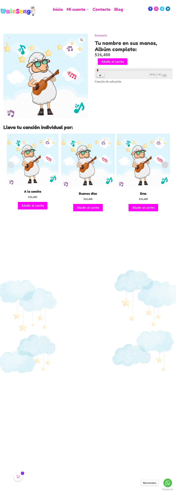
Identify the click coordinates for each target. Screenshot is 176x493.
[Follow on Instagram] (156, 9)
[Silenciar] (164, 75)
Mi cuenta (76, 9)
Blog (118, 9)
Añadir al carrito (112, 61)
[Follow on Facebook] (150, 9)
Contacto (102, 9)
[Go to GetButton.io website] (167, 489)
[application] (134, 73)
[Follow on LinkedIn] (168, 9)
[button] (82, 40)
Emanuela (101, 35)
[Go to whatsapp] (167, 483)
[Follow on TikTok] (162, 9)
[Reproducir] (100, 75)
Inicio (58, 9)
